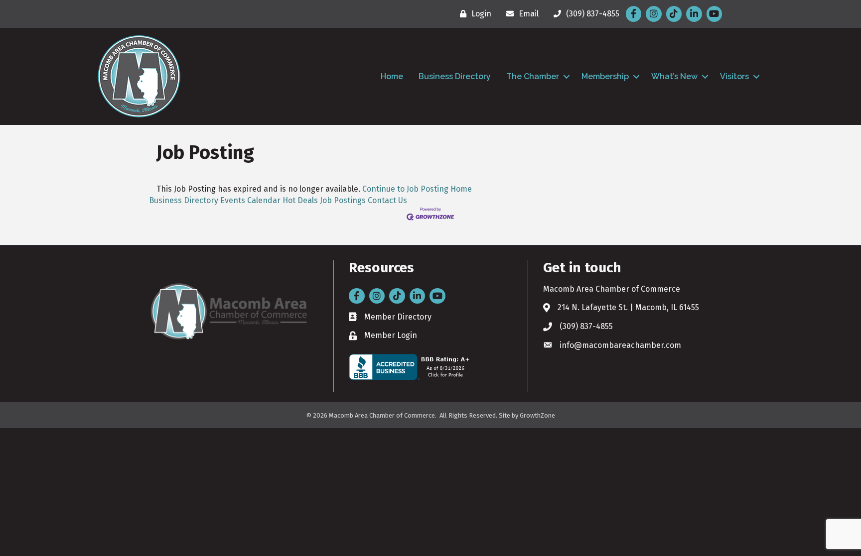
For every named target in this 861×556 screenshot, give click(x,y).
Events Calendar (250, 200)
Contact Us (387, 200)
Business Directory (455, 76)
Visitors (734, 76)
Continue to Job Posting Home (417, 189)
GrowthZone (537, 415)
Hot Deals (300, 200)
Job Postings (343, 200)
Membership (605, 76)
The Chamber (532, 76)
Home (392, 76)
